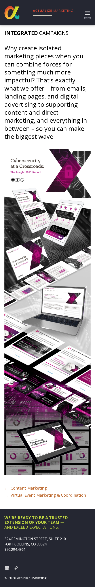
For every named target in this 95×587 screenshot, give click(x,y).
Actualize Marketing (32, 578)
